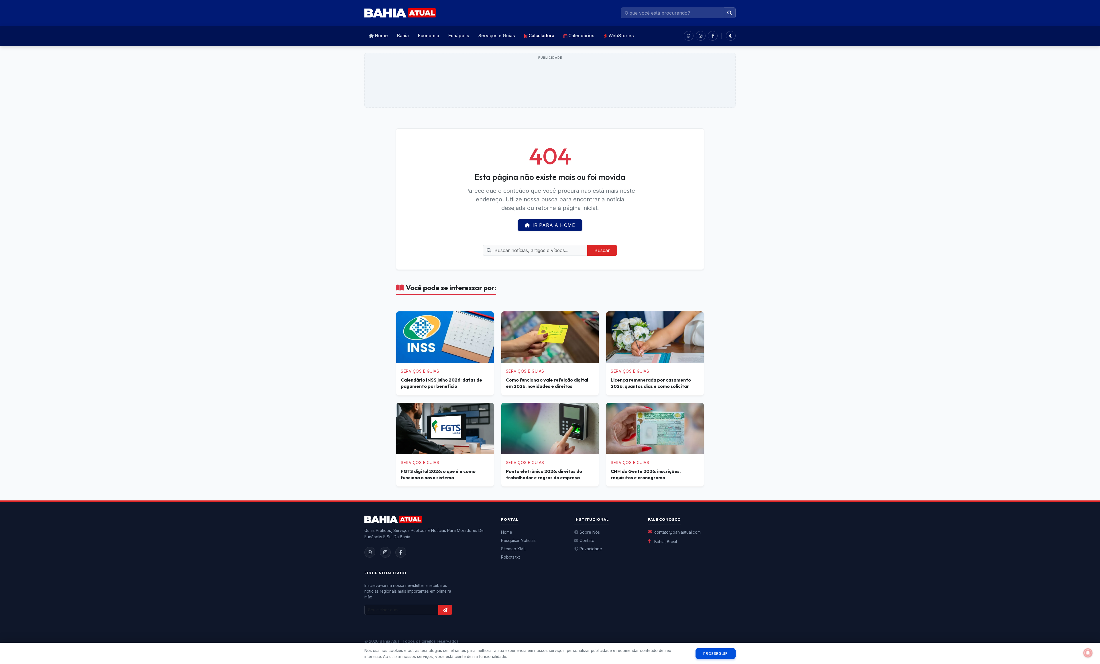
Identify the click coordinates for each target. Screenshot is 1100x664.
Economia (428, 35)
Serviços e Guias (496, 35)
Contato (587, 540)
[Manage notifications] (1088, 652)
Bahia (403, 35)
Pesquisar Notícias (518, 540)
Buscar (602, 250)
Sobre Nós (590, 532)
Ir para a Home (554, 225)
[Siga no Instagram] (701, 36)
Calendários (581, 35)
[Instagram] (385, 552)
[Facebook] (400, 552)
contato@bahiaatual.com (677, 532)
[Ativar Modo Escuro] (731, 36)
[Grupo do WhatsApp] (689, 36)
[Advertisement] (550, 83)
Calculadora (541, 35)
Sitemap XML (513, 548)
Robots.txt (510, 557)
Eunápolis (458, 35)
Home (381, 35)
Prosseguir (715, 653)
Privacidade (591, 548)
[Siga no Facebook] (713, 36)
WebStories (621, 35)
